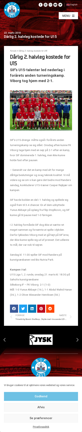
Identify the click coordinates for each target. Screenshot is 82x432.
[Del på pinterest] (41, 309)
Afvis (41, 407)
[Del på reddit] (50, 309)
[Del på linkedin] (32, 309)
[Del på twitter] (23, 309)
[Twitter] (60, 5)
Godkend (41, 396)
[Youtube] (55, 5)
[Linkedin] (46, 5)
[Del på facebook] (14, 309)
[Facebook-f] (41, 5)
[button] (68, 15)
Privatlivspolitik (41, 426)
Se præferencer (41, 418)
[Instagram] (51, 5)
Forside (13, 51)
